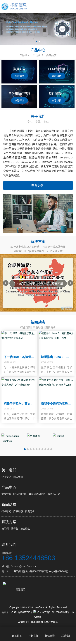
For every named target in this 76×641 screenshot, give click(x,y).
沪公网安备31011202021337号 (53, 612)
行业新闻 (25, 327)
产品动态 (38, 327)
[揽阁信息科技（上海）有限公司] (14, 6)
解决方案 (8, 521)
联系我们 (8, 544)
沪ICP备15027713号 (22, 612)
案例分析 (50, 327)
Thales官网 (37, 621)
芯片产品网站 (51, 621)
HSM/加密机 (20, 494)
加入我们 (18, 476)
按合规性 (25, 528)
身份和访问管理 (37, 494)
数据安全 (6, 494)
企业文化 (6, 476)
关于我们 (8, 470)
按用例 (5, 528)
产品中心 (8, 487)
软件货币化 (54, 494)
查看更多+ (38, 185)
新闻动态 (8, 504)
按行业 (14, 528)
